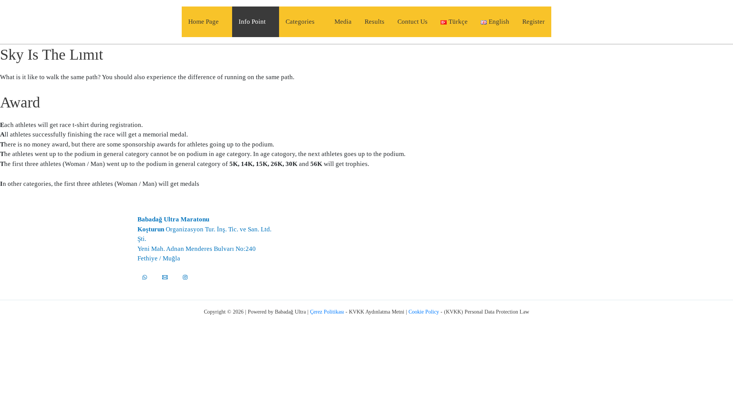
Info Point (252, 21)
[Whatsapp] (144, 277)
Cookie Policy (423, 312)
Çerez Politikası (327, 312)
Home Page (203, 21)
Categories (300, 21)
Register (533, 21)
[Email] (165, 277)
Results (374, 21)
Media (343, 21)
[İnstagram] (185, 277)
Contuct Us (412, 21)
